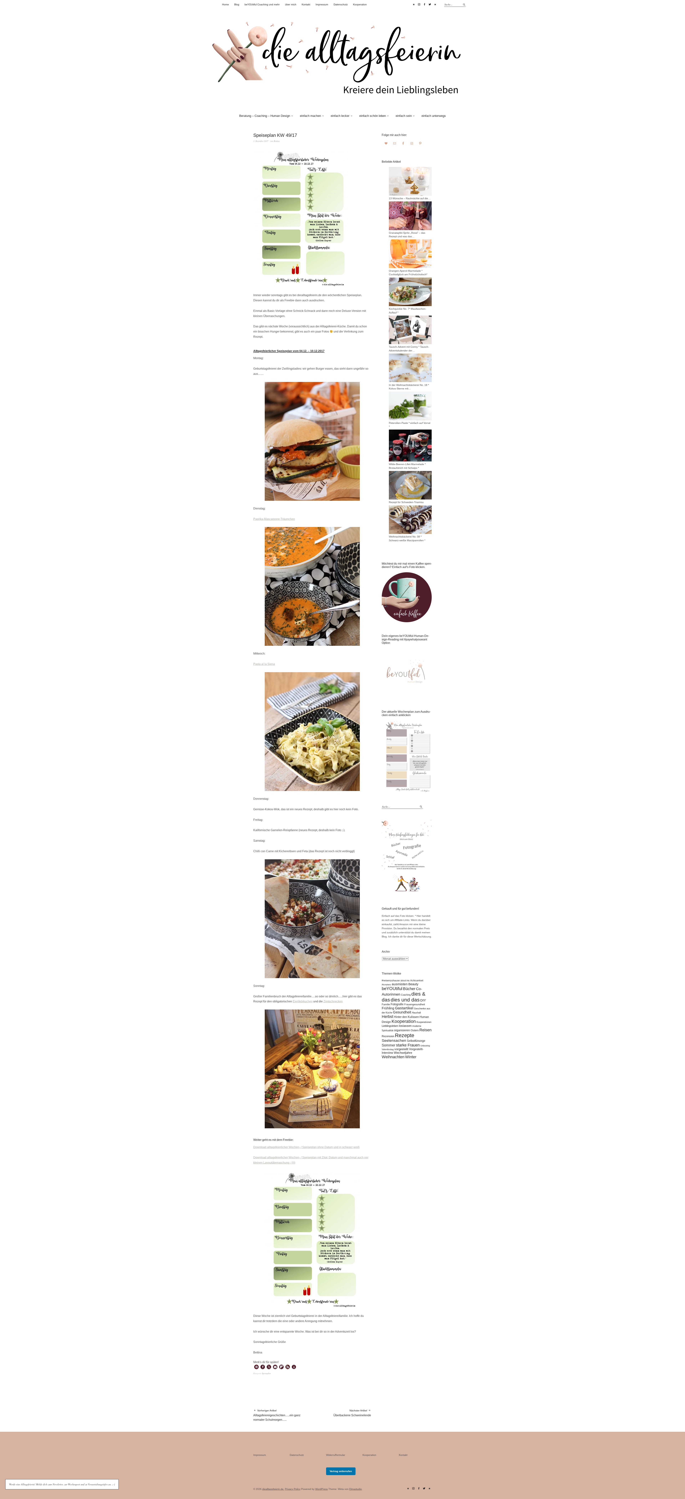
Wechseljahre (403, 1052)
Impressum (322, 4)
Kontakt (306, 4)
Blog (236, 4)
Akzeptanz (386, 984)
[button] (256, 1367)
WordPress (321, 1489)
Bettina (277, 141)
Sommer (388, 1045)
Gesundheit (402, 1012)
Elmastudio (355, 1489)
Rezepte (404, 1035)
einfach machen (310, 116)
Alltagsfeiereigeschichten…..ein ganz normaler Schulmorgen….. (276, 1415)
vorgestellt (401, 1049)
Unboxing (425, 1045)
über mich (290, 4)
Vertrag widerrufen (341, 1471)
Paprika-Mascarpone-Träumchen (274, 519)
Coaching (406, 995)
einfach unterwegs (434, 116)
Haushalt (416, 1012)
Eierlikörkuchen (303, 1001)
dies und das (405, 1000)
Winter (410, 1057)
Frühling (388, 1008)
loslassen (405, 1026)
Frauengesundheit (414, 1004)
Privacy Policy (292, 1489)
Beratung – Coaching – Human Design (264, 116)
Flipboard (435, 4)
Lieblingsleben (390, 1025)
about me (405, 980)
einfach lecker (340, 116)
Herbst (387, 1016)
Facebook (424, 4)
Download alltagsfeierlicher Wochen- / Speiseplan (285, 1147)
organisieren (402, 1030)
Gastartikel (404, 1008)
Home (225, 4)
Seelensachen (394, 1040)
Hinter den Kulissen (406, 1016)
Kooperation (360, 4)
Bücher (409, 988)
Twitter (429, 4)
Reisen (425, 1030)
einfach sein (404, 116)
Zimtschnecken (333, 1001)
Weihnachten (393, 1057)
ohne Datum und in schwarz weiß (338, 1147)
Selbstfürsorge (416, 1040)
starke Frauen (408, 1045)
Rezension (388, 1036)
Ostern (415, 1030)
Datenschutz (341, 4)
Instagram (419, 4)
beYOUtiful (392, 988)
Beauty (413, 984)
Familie (386, 1004)
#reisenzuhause (391, 980)
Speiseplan (266, 1373)
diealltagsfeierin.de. (273, 1489)
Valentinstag (388, 1049)
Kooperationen (424, 1022)
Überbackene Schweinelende (352, 1413)
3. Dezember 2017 (260, 141)
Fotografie (397, 1004)
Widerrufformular (335, 1455)
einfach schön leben (372, 116)
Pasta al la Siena (264, 664)
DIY (423, 1000)
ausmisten (400, 984)
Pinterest (413, 4)
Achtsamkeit (416, 980)
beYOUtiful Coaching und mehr (262, 4)
